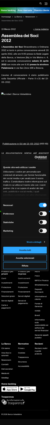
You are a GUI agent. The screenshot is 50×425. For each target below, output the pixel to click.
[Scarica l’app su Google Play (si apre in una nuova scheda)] (27, 391)
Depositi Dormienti (39, 290)
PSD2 (37, 276)
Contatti (4, 364)
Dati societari (7, 369)
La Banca (18, 17)
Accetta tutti (25, 250)
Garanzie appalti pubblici (41, 336)
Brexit (37, 315)
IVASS (37, 311)
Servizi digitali (7, 301)
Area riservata (25, 10)
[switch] (43, 213)
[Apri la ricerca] (40, 4)
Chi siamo (5, 348)
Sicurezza (22, 362)
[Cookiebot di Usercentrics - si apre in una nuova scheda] (35, 157)
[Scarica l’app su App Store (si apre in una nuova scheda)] (10, 391)
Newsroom (30, 17)
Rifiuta (25, 266)
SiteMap (5, 378)
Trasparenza (23, 357)
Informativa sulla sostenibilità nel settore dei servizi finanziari (41, 325)
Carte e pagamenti (6, 306)
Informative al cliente (41, 297)
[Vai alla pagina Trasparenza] (13, 402)
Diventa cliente (41, 10)
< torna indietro (41, 29)
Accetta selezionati (25, 258)
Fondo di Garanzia (38, 305)
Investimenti (6, 283)
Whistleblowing (41, 285)
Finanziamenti (7, 292)
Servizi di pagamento (23, 302)
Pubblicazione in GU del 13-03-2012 (20, 144)
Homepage (6, 17)
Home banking (8, 10)
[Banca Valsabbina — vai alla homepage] (13, 3)
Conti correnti (24, 278)
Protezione (6, 287)
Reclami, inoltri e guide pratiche (41, 351)
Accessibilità (23, 366)
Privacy (21, 348)
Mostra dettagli (34, 242)
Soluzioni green (8, 296)
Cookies (21, 353)
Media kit (5, 373)
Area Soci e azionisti (6, 354)
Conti (3, 278)
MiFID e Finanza (41, 280)
